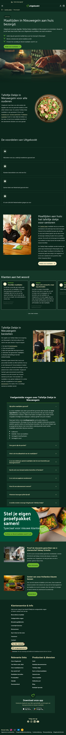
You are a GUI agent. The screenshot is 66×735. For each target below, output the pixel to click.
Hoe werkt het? (15, 671)
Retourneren (15, 629)
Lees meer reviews (33, 313)
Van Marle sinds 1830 (17, 664)
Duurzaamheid (15, 684)
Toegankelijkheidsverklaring (23, 732)
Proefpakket (15, 677)
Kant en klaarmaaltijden (39, 671)
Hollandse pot (5, 114)
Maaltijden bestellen (17, 674)
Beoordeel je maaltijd (17, 615)
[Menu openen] (2, 6)
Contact (13, 640)
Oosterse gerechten (15, 114)
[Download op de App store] (27, 709)
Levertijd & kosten (16, 625)
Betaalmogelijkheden (17, 622)
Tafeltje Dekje (43, 226)
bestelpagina (13, 346)
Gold (33, 661)
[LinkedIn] (34, 722)
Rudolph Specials (37, 687)
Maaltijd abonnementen (39, 664)
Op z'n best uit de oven (18, 633)
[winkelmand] (64, 5)
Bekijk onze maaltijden (11, 46)
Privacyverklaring (47, 732)
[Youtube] (38, 722)
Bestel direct (32, 594)
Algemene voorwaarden (7, 732)
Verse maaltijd (36, 677)
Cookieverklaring (37, 732)
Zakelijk (13, 681)
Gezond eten (36, 674)
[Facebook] (28, 722)
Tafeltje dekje (8, 10)
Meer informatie (33, 565)
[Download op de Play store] (38, 709)
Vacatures (14, 636)
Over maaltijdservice (17, 667)
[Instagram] (31, 722)
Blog (33, 684)
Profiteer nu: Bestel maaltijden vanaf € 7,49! (18, 534)
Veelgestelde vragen (17, 618)
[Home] (33, 5)
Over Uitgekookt (16, 661)
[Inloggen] (60, 5)
